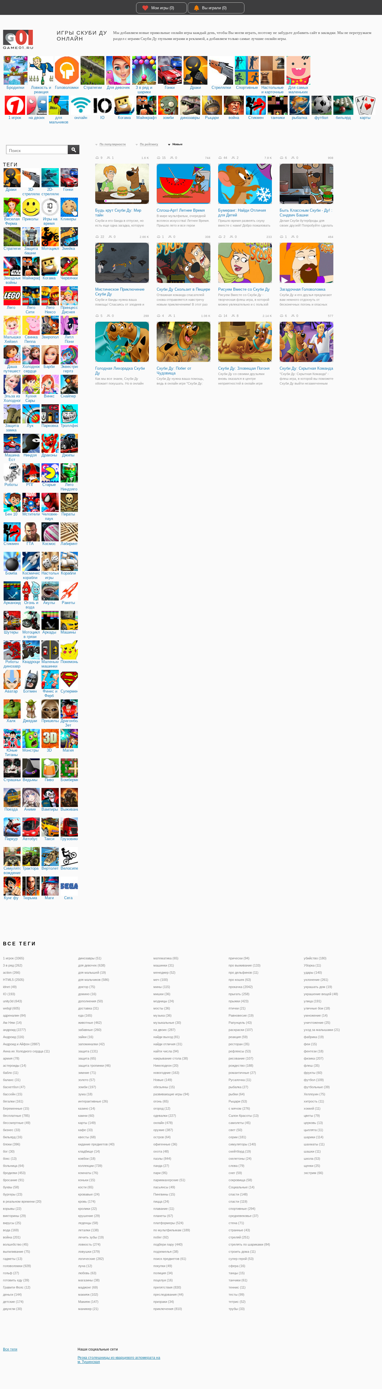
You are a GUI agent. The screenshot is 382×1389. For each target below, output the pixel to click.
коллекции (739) (90, 1165)
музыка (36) (162, 1015)
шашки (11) (312, 1151)
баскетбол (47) (14, 1087)
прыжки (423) (239, 1001)
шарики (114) (314, 1137)
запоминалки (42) (91, 1044)
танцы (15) (237, 1273)
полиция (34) (163, 1273)
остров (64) (162, 1137)
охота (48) (161, 1151)
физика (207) (314, 1058)
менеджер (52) (164, 972)
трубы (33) (237, 1309)
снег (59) (235, 1173)
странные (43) (239, 1230)
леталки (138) (88, 1230)
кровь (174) (87, 1201)
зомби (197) (87, 1087)
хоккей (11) (312, 1108)
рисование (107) (241, 1058)
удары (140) (313, 972)
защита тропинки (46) (94, 1065)
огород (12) (161, 1108)
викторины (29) (14, 1216)
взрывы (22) (12, 1208)
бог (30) (9, 1151)
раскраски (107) (241, 1030)
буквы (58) (11, 1187)
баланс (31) (12, 1080)
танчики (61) (238, 1280)
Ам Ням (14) (12, 1022)
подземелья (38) (165, 1251)
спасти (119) (238, 1201)
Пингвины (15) (164, 1194)
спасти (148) (238, 1194)
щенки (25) (312, 1165)
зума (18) (85, 1094)
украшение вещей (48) (321, 994)
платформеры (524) (168, 1223)
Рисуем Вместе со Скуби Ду (244, 289)
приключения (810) (167, 1309)
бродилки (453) (14, 1173)
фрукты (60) (313, 1072)
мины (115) (161, 987)
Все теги (10, 1349)
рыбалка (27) (238, 1087)
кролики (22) (87, 1208)
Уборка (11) (312, 965)
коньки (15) (86, 1180)
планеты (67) (163, 1216)
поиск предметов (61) (169, 1259)
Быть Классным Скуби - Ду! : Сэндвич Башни (306, 212)
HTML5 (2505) (13, 979)
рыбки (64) (237, 1094)
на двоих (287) (164, 1030)
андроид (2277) (14, 1030)
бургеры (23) (12, 1194)
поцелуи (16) (163, 1280)
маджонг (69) (88, 1287)
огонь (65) (161, 1101)
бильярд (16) (12, 1137)
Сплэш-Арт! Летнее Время (181, 210)
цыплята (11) (313, 1130)
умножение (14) (316, 1015)
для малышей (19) (92, 972)
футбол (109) (314, 1080)
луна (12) (85, 1266)
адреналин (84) (14, 1015)
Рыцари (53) (238, 1101)
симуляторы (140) (242, 1144)
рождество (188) (241, 1065)
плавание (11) (163, 1208)
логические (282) (91, 1259)
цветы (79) (312, 1115)
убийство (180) (315, 958)
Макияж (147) (88, 1301)
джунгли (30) (12, 1309)
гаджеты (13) (12, 1259)
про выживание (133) (245, 965)
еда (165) (85, 1015)
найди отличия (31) (167, 1044)
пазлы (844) (162, 1158)
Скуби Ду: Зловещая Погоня (243, 368)
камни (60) (86, 1115)
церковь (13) (313, 1123)
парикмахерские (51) (169, 1180)
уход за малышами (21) (322, 1030)
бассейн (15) (12, 1094)
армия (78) (11, 1058)
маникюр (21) (88, 1309)
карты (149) (87, 1123)
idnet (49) (10, 987)
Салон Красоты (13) (244, 1115)
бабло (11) (11, 1072)
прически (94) (239, 958)
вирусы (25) (12, 1223)
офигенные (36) (165, 1144)
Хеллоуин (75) (314, 1094)
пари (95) (160, 1173)
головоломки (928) (17, 1266)
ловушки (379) (89, 1251)
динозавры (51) (89, 958)
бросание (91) (13, 1180)
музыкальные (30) (167, 1022)
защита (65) (87, 1058)
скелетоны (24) (240, 1158)
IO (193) (9, 994)
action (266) (11, 972)
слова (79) (236, 1165)
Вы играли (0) (214, 8)
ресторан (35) (239, 1044)
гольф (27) (11, 1273)
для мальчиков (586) (93, 979)
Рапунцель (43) (240, 1022)
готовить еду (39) (16, 1280)
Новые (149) (162, 1080)
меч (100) (160, 979)
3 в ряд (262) (12, 965)
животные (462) (90, 1022)
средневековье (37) (243, 1216)
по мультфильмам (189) (171, 1230)
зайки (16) (85, 1037)
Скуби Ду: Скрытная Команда (306, 368)
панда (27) (161, 1165)
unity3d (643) (12, 1001)
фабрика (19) (314, 1037)
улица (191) (312, 1001)
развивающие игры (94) (171, 1094)
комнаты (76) (88, 1173)
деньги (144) (12, 1294)
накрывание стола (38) (170, 1058)
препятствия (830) (167, 1287)
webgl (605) (11, 1008)
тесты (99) (236, 1294)
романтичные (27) (242, 1072)
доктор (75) (86, 987)
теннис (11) (237, 1287)
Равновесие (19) (241, 1015)
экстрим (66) (313, 1173)
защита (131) (88, 1051)
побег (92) (161, 1237)
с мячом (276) (239, 1108)
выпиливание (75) (16, 1251)
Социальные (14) (242, 1187)
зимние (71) (87, 1072)
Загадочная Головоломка (302, 289)
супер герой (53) (241, 1259)
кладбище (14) (89, 1151)
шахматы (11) (314, 1144)
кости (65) (85, 1187)
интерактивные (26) (93, 1101)
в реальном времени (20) (22, 1201)
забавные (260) (89, 1030)
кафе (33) (85, 1130)
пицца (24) (161, 1201)
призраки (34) (163, 1301)
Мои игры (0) (162, 8)
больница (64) (13, 1165)
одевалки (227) (164, 1115)
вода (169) (11, 1230)
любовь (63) (87, 1273)
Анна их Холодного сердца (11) (26, 1051)
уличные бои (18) (317, 1008)
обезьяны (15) (164, 1087)
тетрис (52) (237, 1301)
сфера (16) (237, 1266)
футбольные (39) (317, 1087)
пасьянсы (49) (164, 1187)
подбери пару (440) (168, 1244)
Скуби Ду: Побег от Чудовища (174, 370)
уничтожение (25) (317, 1022)
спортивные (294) (242, 1208)
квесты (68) (87, 1137)
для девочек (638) (91, 965)
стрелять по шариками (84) (249, 1244)
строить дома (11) (242, 1251)
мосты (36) (161, 1008)
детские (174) (13, 1301)
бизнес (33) (11, 1130)
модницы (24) (163, 1001)
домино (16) (87, 994)
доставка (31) (88, 1008)
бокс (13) (10, 1158)
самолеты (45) (240, 1123)
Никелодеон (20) (165, 1065)
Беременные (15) (16, 1108)
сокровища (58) (240, 1180)
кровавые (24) (89, 1194)
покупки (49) (162, 1266)
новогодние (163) (166, 1072)
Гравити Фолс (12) (16, 1287)
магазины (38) (89, 1280)
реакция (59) (238, 1037)
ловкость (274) (89, 1244)
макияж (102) (88, 1294)
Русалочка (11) (240, 1080)
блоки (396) (11, 1144)
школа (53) (312, 1158)
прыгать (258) (239, 994)
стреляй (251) (239, 1237)
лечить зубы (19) (91, 1237)
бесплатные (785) (16, 1115)
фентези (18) (314, 1051)
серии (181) (237, 1137)
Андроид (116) (13, 1037)
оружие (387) (163, 1130)
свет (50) (235, 1130)
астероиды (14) (14, 1065)
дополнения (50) (90, 1001)
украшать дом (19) (318, 987)
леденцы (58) (88, 1223)
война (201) (12, 1237)
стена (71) (236, 1223)
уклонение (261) (316, 979)
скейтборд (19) (240, 1151)
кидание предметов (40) (96, 1144)
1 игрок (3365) (13, 958)
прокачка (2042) (241, 987)
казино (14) (86, 1108)
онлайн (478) (163, 1123)
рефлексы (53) (240, 1051)
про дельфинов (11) (243, 972)
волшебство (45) (15, 1244)
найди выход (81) (166, 1037)
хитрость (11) (314, 1101)
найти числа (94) (166, 1051)
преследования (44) (168, 1294)
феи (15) (310, 1044)
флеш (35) (312, 1065)
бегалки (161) (13, 1101)
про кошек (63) (240, 979)
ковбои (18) (87, 1158)
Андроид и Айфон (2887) (21, 1044)
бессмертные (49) (16, 1123)
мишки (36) (161, 994)
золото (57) (86, 1080)
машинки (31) (163, 965)
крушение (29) (89, 1216)
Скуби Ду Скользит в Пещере (183, 289)
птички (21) (237, 1008)
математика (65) (165, 958)
